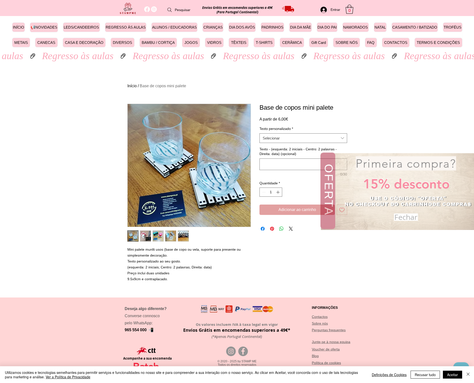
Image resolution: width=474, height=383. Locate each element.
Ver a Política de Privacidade (68, 376)
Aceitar (452, 374)
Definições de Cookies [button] (389, 374)
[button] (467, 166)
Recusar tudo (425, 374)
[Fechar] (468, 374)
